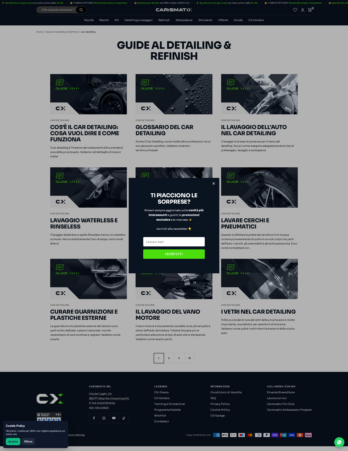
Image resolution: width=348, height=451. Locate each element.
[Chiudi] (213, 183)
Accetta (13, 441)
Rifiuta (28, 441)
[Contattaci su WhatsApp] (339, 442)
